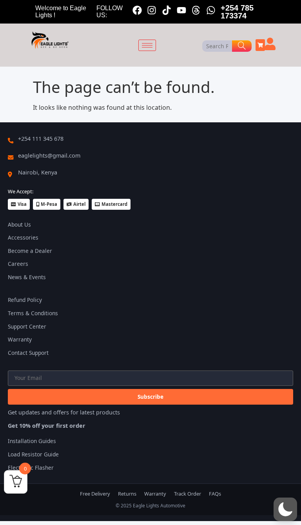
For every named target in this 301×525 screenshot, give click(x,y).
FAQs (215, 493)
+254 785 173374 (237, 12)
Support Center (27, 326)
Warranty (20, 339)
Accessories (23, 237)
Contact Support (28, 352)
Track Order (187, 493)
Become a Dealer (30, 250)
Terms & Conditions (33, 313)
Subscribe (150, 396)
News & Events (27, 277)
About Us (19, 224)
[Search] (242, 46)
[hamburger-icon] (147, 45)
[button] (285, 509)
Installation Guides (32, 441)
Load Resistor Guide (33, 454)
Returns (127, 493)
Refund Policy (25, 299)
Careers (18, 263)
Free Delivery (95, 493)
